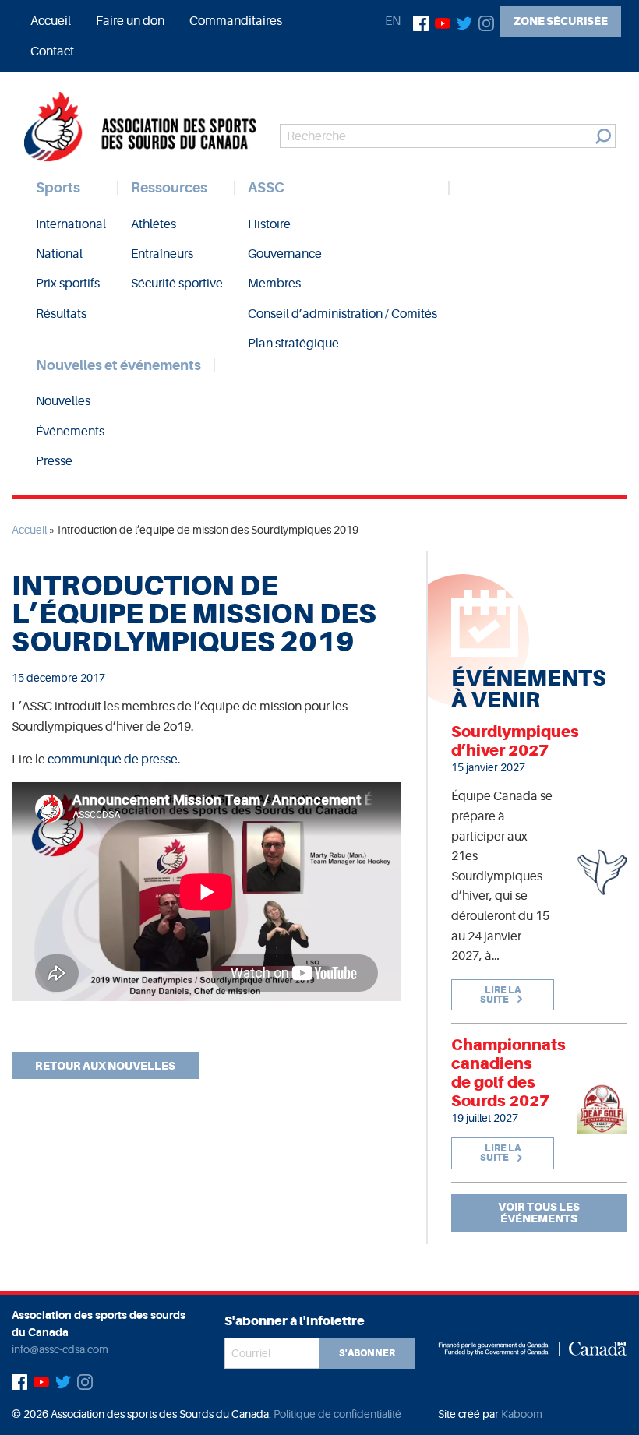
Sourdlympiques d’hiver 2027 (515, 741)
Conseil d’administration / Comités (342, 314)
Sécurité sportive (177, 284)
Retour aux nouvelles (105, 1066)
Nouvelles (63, 401)
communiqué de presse (113, 760)
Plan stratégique (293, 344)
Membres (274, 284)
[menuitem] (50, 21)
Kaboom (521, 1414)
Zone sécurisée (561, 21)
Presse (54, 461)
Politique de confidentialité (337, 1414)
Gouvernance (285, 254)
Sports (58, 188)
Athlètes (153, 224)
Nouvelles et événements (118, 365)
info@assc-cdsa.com (60, 1349)
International (71, 224)
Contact (52, 51)
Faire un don (130, 21)
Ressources (169, 188)
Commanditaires (235, 21)
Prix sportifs (68, 284)
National (59, 254)
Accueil (50, 21)
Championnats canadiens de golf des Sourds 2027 (508, 1072)
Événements (70, 432)
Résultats (61, 314)
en (393, 21)
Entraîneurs (162, 254)
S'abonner (367, 1353)
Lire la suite (500, 995)
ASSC (266, 188)
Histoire (269, 224)
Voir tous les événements (539, 1212)
